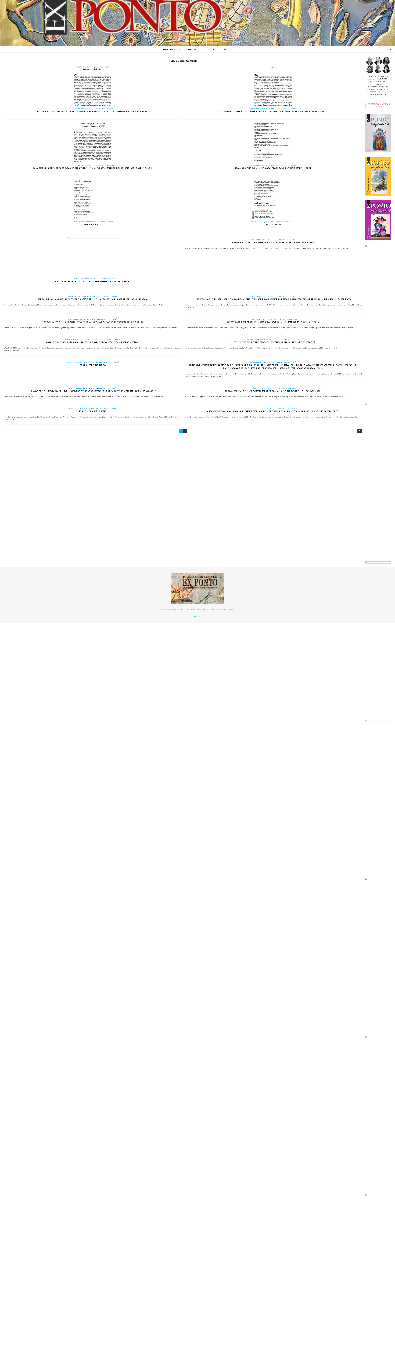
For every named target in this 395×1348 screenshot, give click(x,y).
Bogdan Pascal (273, 225)
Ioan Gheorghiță (93, 225)
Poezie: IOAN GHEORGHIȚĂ (93, 365)
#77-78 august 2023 (77, 388)
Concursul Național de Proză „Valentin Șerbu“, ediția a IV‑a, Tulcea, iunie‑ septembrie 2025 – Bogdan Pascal (93, 111)
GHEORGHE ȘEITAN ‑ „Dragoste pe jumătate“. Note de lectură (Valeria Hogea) (273, 242)
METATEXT (90, 108)
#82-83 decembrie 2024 (258, 239)
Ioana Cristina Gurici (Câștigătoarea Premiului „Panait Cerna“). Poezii (273, 168)
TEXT (96, 339)
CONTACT (204, 49)
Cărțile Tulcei (87, 339)
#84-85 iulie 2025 (77, 222)
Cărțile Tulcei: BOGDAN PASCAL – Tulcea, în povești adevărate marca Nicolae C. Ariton (92, 342)
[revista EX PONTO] (197, 588)
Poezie (94, 362)
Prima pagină (169, 49)
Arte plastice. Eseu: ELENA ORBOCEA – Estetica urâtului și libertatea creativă (273, 342)
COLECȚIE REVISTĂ (219, 49)
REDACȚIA (192, 49)
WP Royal (189, 609)
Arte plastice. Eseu (267, 339)
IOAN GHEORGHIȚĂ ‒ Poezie (92, 411)
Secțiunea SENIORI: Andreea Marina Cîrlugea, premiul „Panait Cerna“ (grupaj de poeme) (273, 322)
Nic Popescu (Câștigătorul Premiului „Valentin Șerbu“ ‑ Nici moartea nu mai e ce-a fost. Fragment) (273, 111)
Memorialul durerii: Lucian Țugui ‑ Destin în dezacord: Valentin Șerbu (92, 281)
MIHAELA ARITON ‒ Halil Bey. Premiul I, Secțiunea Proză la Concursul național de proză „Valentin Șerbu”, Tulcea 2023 (93, 391)
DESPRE (181, 49)
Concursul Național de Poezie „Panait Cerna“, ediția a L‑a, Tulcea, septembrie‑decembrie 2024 (92, 322)
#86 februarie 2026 (77, 108)
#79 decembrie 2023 (257, 362)
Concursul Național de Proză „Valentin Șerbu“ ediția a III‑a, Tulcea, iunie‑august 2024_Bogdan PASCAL (93, 299)
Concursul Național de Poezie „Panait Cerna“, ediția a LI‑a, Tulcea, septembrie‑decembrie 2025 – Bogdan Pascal (93, 168)
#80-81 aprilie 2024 (73, 339)
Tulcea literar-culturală (105, 108)
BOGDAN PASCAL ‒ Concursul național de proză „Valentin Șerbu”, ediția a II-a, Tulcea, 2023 (273, 391)
